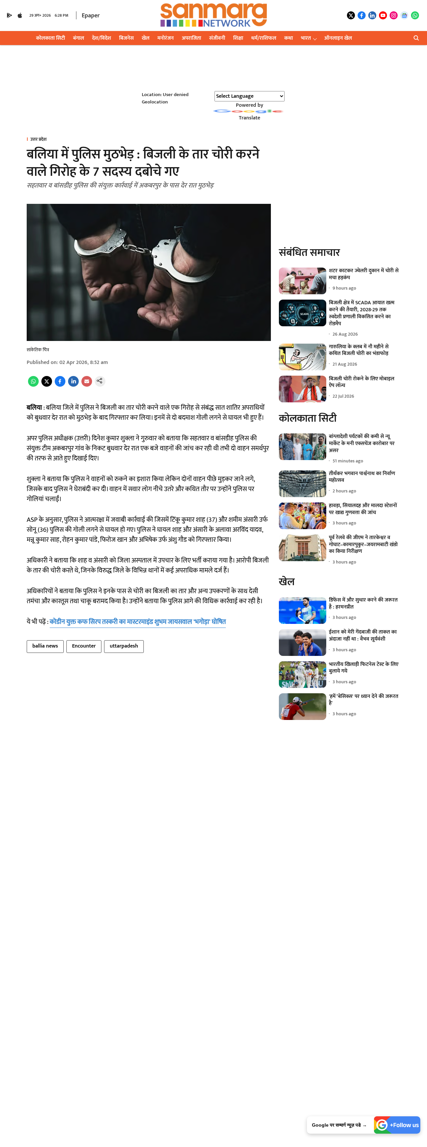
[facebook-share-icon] (60, 385)
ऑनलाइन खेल (338, 38)
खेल (145, 38)
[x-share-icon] (46, 385)
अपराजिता (191, 38)
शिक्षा (238, 38)
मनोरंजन (165, 38)
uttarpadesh (124, 646)
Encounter (84, 646)
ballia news (45, 646)
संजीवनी (217, 38)
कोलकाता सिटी (50, 38)
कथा (288, 38)
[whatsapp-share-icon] (33, 385)
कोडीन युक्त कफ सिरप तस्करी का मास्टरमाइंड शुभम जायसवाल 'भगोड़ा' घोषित (138, 622)
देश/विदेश (101, 38)
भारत (306, 38)
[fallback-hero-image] (302, 281)
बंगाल (78, 38)
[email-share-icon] (86, 385)
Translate (249, 117)
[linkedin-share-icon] (73, 385)
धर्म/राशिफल (263, 38)
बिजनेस (126, 38)
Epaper (91, 16)
